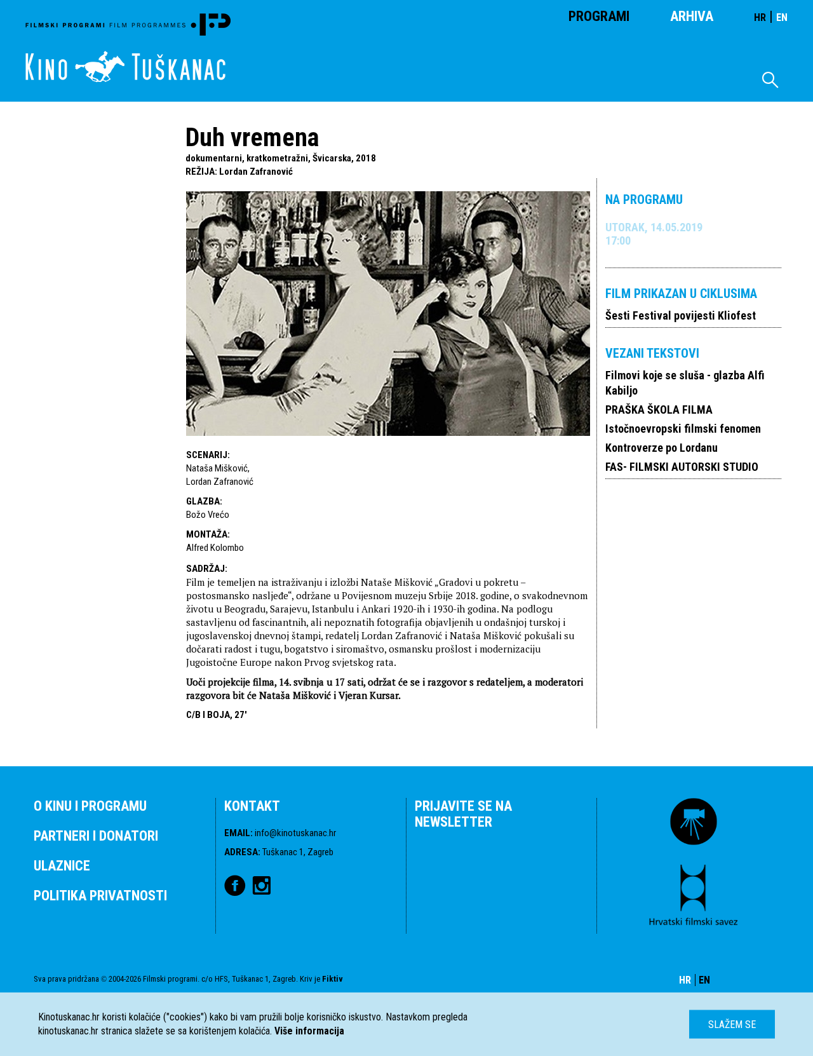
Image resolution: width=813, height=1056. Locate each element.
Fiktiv (332, 979)
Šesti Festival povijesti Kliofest (680, 315)
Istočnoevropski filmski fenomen (683, 428)
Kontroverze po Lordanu (661, 447)
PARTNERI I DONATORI (96, 836)
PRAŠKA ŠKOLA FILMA (659, 409)
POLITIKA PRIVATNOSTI (100, 896)
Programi (598, 16)
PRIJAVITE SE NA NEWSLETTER (463, 814)
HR (760, 17)
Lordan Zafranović (256, 171)
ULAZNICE (62, 866)
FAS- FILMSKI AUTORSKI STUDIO (681, 466)
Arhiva (691, 16)
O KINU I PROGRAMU (90, 806)
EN (782, 17)
